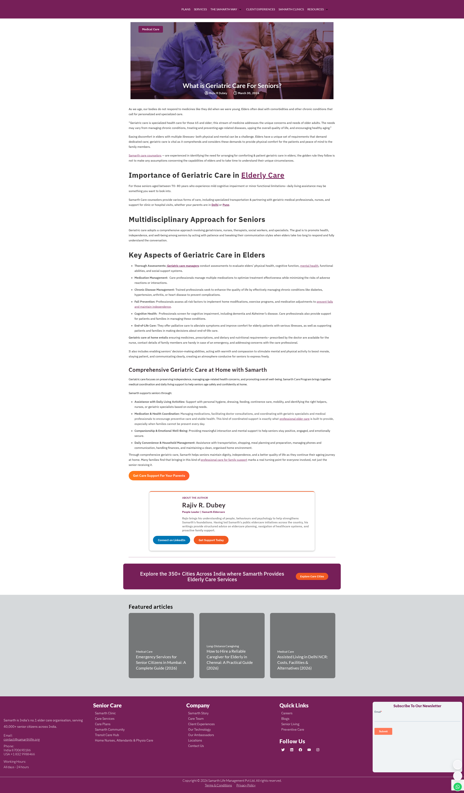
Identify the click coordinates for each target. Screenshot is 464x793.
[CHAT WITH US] (457, 786)
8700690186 (21, 750)
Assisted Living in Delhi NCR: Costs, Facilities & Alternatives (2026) (302, 662)
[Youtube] (309, 749)
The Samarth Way (223, 9)
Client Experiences (260, 9)
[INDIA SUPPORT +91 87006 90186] (457, 764)
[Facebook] (300, 749)
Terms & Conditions (218, 785)
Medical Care (150, 29)
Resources (315, 9)
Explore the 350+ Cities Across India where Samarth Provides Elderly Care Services (212, 576)
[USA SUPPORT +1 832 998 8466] (457, 776)
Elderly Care (262, 175)
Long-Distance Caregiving (223, 646)
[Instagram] (317, 749)
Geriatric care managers (182, 265)
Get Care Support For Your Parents (159, 475)
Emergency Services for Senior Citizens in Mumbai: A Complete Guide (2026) (161, 662)
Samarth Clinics (291, 9)
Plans (185, 9)
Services (200, 9)
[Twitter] (282, 749)
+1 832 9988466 (23, 754)
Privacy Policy (246, 785)
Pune (226, 205)
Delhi (215, 205)
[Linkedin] (291, 749)
